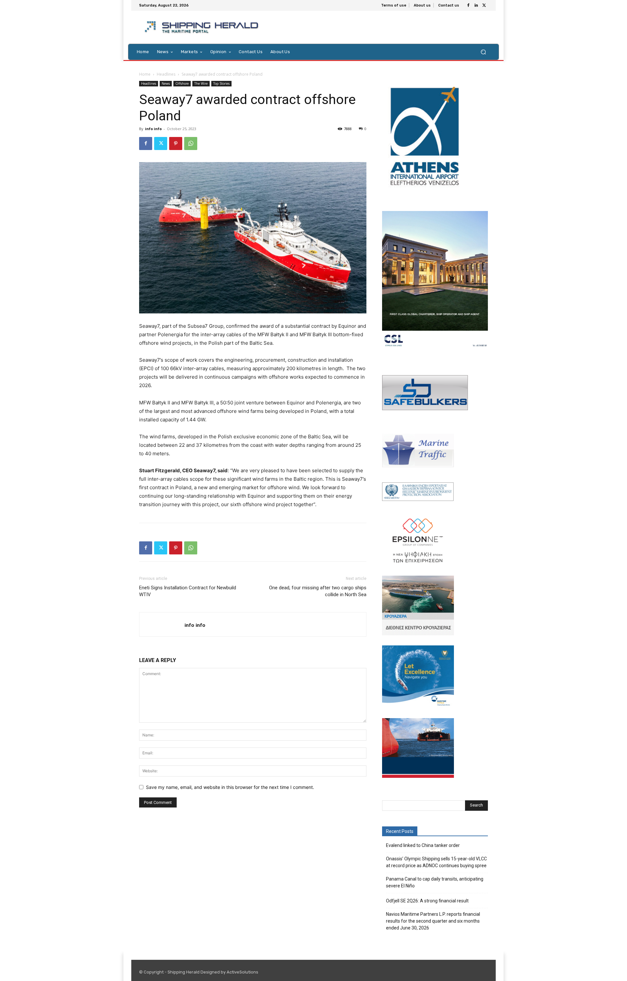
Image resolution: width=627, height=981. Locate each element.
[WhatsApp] (190, 143)
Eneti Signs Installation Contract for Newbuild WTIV (187, 591)
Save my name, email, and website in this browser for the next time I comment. (230, 787)
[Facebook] (468, 5)
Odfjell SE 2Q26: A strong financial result (427, 900)
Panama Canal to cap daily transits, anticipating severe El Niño (434, 882)
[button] (483, 51)
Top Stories (221, 83)
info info (153, 128)
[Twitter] (484, 5)
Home (145, 74)
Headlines (166, 74)
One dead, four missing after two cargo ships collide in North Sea (317, 591)
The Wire (201, 83)
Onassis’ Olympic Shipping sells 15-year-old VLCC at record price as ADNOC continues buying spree (436, 862)
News (166, 83)
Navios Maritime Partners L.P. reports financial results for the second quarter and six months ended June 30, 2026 (433, 921)
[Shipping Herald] (202, 27)
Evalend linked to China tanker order (423, 845)
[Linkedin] (476, 5)
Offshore (182, 83)
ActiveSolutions (242, 972)
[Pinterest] (175, 143)
